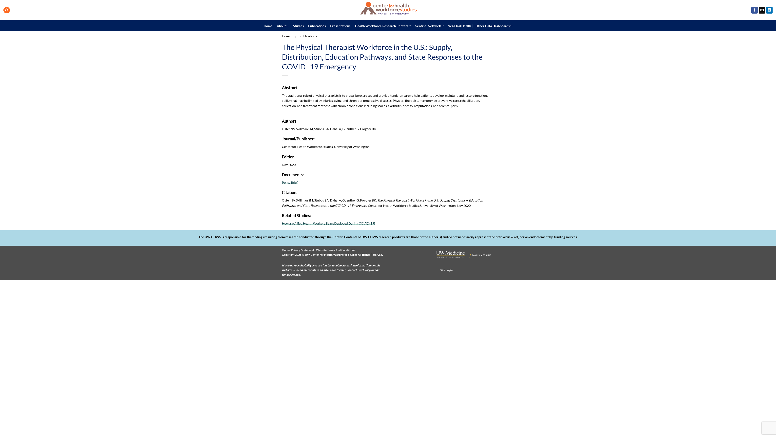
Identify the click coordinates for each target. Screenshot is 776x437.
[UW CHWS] (388, 10)
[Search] (6, 10)
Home (268, 26)
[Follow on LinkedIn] (769, 10)
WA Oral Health (459, 26)
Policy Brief (290, 182)
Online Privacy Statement (298, 250)
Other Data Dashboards (493, 26)
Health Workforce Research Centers (381, 26)
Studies (298, 26)
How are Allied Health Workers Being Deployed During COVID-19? (328, 223)
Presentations (340, 26)
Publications (317, 26)
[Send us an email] (762, 10)
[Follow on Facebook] (754, 10)
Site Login (446, 270)
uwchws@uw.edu (368, 270)
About (281, 26)
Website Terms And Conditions (335, 250)
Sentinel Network (428, 26)
